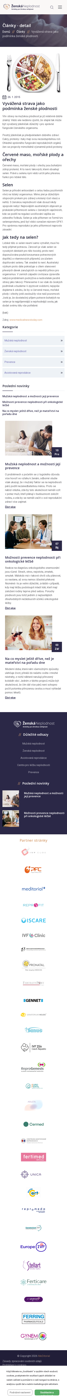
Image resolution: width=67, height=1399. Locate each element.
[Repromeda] (33, 1210)
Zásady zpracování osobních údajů (22, 1361)
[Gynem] (33, 1336)
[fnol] (33, 1140)
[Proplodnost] (33, 1299)
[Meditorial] (33, 888)
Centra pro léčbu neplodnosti (33, 765)
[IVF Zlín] (33, 1048)
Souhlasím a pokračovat (47, 1393)
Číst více (10, 507)
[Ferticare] (33, 1282)
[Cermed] (33, 1124)
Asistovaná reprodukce (17, 372)
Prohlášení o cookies (14, 1365)
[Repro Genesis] (33, 1067)
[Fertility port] (33, 983)
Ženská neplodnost (15, 351)
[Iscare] (33, 920)
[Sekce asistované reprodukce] (33, 949)
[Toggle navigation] (60, 7)
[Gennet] (33, 1000)
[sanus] (33, 1030)
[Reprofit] (33, 905)
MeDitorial (44, 1356)
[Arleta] (33, 1105)
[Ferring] (33, 1318)
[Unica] (33, 1174)
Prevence (9, 362)
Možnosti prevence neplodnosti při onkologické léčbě (32, 403)
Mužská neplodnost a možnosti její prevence (30, 396)
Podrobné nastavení (20, 1392)
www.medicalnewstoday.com (25, 319)
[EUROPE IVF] (33, 1246)
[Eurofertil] (33, 1086)
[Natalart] (34, 1192)
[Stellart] (33, 1266)
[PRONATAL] (33, 965)
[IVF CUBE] (33, 851)
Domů (6, 31)
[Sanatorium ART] (33, 1228)
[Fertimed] (33, 1157)
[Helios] (33, 1015)
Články (20, 31)
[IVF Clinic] (33, 935)
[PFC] (33, 870)
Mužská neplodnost (15, 340)
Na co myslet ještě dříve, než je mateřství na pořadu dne (30, 412)
